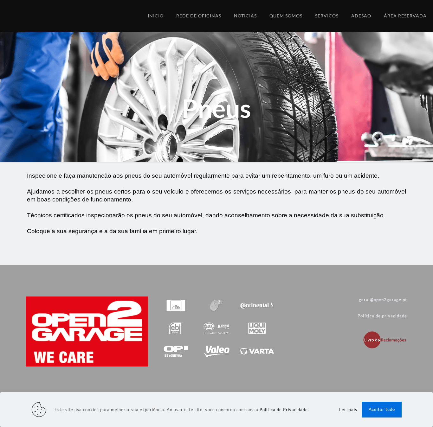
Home (204, 127)
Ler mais (348, 409)
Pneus (228, 127)
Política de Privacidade (284, 409)
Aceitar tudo (382, 409)
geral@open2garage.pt (383, 299)
